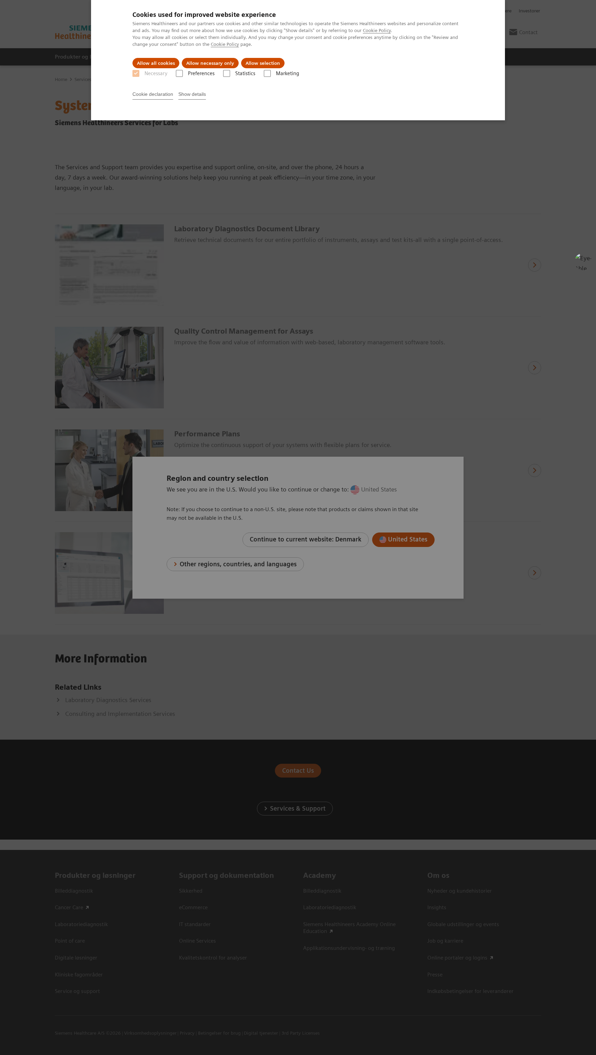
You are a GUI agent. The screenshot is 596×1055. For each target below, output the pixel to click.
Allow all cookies (156, 63)
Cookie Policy (377, 30)
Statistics (245, 73)
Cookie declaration (152, 94)
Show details (192, 94)
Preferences (201, 73)
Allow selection (263, 63)
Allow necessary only (210, 63)
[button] (583, 261)
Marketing (287, 73)
